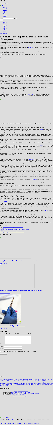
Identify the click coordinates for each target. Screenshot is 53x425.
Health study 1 (41, 380)
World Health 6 (6, 385)
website (41, 129)
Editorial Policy (11, 423)
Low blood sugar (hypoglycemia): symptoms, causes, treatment (25, 393)
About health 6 (37, 379)
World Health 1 (29, 384)
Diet (4, 11)
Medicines (31, 159)
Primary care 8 (50, 383)
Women (21, 227)
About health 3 (19, 379)
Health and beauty (10, 380)
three (16, 227)
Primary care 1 (11, 383)
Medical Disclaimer (30, 423)
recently (41, 145)
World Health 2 (35, 384)
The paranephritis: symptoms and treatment (20, 392)
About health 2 (14, 379)
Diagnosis (5, 8)
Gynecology (4, 380)
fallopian (13, 227)
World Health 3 (41, 384)
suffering (15, 77)
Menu (2, 20)
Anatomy (5, 10)
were (18, 227)
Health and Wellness (25, 380)
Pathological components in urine (21, 391)
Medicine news (3, 33)
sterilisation (30, 47)
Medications (23, 382)
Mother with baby (40, 382)
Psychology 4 (7, 384)
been (4, 227)
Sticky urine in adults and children (17, 394)
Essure (10, 227)
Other (45, 382)
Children (5, 15)
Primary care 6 (39, 383)
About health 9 (43, 379)
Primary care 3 (22, 383)
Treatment (5, 7)
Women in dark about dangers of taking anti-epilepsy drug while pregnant (21, 290)
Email (1, 348)
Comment (2, 343)
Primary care (5, 383)
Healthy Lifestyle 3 (7, 382)
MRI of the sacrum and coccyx (20, 395)
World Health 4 (47, 384)
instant (5, 201)
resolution (46, 210)
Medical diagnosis (4, 2)
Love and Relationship (16, 382)
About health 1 (8, 379)
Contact (5, 423)
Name (1, 346)
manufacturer (30, 94)
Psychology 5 (12, 384)
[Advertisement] (26, 365)
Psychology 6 (18, 384)
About (4, 16)
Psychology (2, 384)
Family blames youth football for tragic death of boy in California (18, 260)
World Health (23, 384)
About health (2, 379)
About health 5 (31, 379)
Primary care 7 (44, 383)
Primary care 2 (16, 383)
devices (7, 227)
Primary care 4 (27, 383)
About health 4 (25, 379)
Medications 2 (28, 382)
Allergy (4, 12)
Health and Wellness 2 (34, 380)
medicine (35, 179)
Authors (37, 423)
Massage (5, 13)
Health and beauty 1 (18, 380)
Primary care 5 (33, 383)
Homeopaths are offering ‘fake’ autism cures (12, 326)
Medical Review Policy (20, 423)
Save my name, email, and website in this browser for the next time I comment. (19, 351)
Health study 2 (46, 380)
